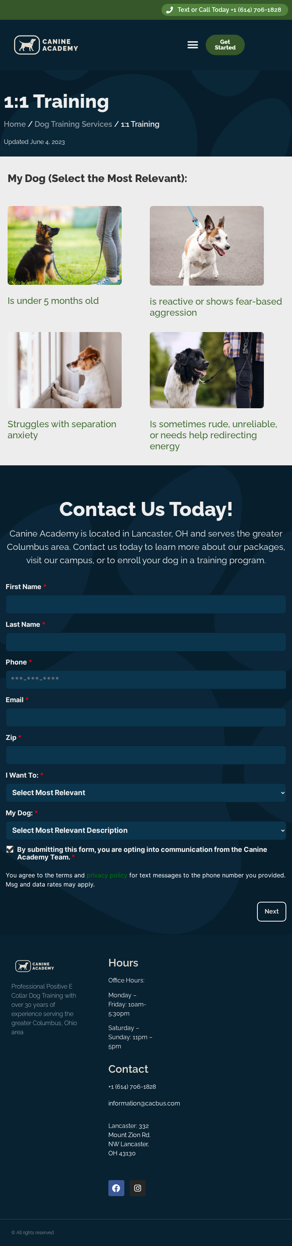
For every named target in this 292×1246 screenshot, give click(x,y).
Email (17, 700)
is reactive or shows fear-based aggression (216, 307)
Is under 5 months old (53, 300)
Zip (14, 737)
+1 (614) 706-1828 (132, 1086)
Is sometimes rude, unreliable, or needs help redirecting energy (213, 435)
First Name (26, 587)
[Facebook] (116, 1188)
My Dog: (22, 813)
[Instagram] (138, 1188)
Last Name (26, 624)
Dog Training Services (73, 124)
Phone (19, 662)
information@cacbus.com (144, 1103)
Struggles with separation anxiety (62, 430)
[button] (193, 44)
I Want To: (25, 775)
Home (15, 124)
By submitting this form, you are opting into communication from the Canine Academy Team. (142, 853)
